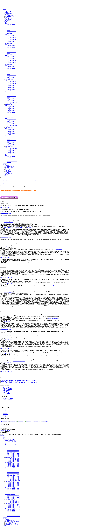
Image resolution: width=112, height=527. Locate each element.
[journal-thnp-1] (4, 421)
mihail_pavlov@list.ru (8, 227)
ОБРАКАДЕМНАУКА (7, 388)
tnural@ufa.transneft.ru (8, 222)
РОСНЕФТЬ (5, 414)
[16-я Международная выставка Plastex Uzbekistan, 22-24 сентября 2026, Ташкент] (18, 382)
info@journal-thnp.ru (5, 430)
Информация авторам (7, 399)
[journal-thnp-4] (29, 421)
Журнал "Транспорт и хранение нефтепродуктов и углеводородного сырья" (19, 180)
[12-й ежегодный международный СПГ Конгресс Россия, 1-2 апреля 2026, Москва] (18, 380)
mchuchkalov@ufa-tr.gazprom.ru (54, 285)
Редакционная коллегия (8, 398)
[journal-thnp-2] (13, 421)
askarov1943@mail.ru (8, 283)
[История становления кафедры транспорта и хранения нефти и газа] (6, 213)
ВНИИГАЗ (5, 416)
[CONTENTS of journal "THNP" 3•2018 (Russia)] (9, 198)
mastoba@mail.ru (19, 227)
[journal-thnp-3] (21, 421)
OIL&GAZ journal (6, 392)
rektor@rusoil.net (7, 246)
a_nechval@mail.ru (18, 246)
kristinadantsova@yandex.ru (19, 361)
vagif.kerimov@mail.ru (8, 353)
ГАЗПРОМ (5, 409)
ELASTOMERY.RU (7, 390)
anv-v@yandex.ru (30, 227)
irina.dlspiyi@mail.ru (8, 362)
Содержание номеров (7, 400)
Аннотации (5, 403)
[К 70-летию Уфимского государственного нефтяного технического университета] (6, 207)
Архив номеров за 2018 (8, 182)
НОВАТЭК (5, 413)
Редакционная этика (7, 401)
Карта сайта (5, 404)
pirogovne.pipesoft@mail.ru (59, 249)
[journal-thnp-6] (45, 421)
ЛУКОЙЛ (5, 410)
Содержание (5, 181)
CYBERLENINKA (6, 393)
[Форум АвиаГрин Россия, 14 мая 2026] (9, 381)
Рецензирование (6, 402)
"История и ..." (6, 391)
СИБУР (4, 415)
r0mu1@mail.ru (7, 321)
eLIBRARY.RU (6, 387)
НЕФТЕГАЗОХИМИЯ (7, 389)
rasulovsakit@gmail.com (9, 339)
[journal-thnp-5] (37, 421)
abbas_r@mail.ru (52, 333)
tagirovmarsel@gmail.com (9, 292)
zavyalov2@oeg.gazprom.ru (54, 318)
